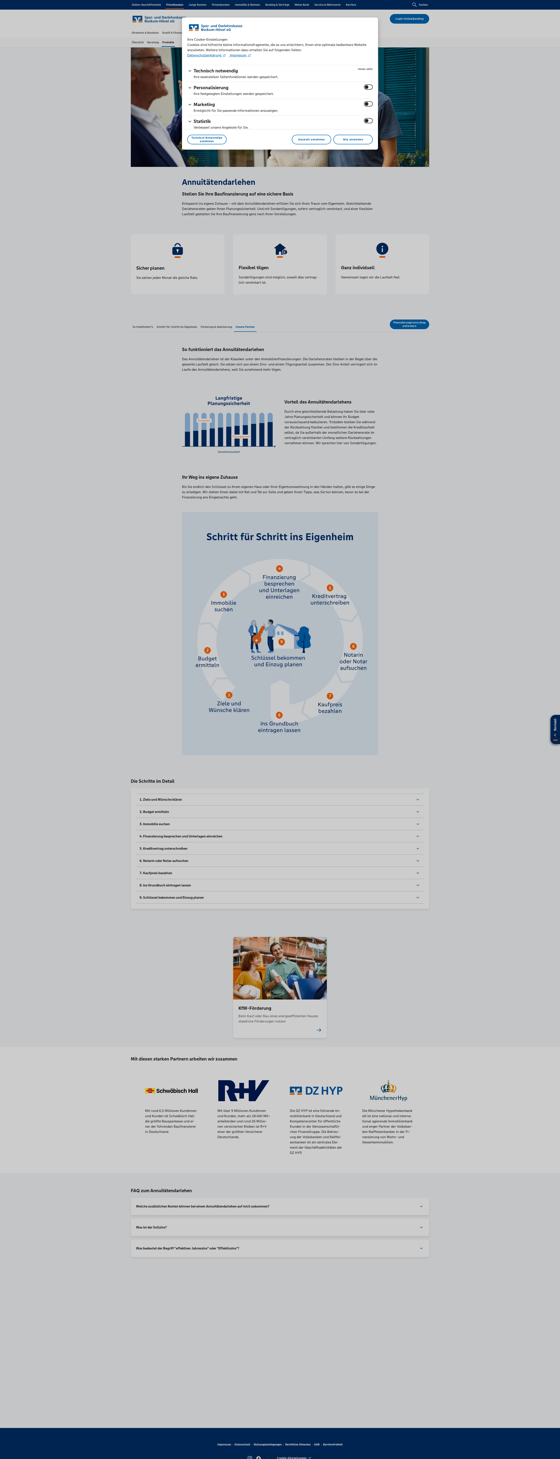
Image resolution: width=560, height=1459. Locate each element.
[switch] (368, 87)
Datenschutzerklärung (204, 55)
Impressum (238, 55)
